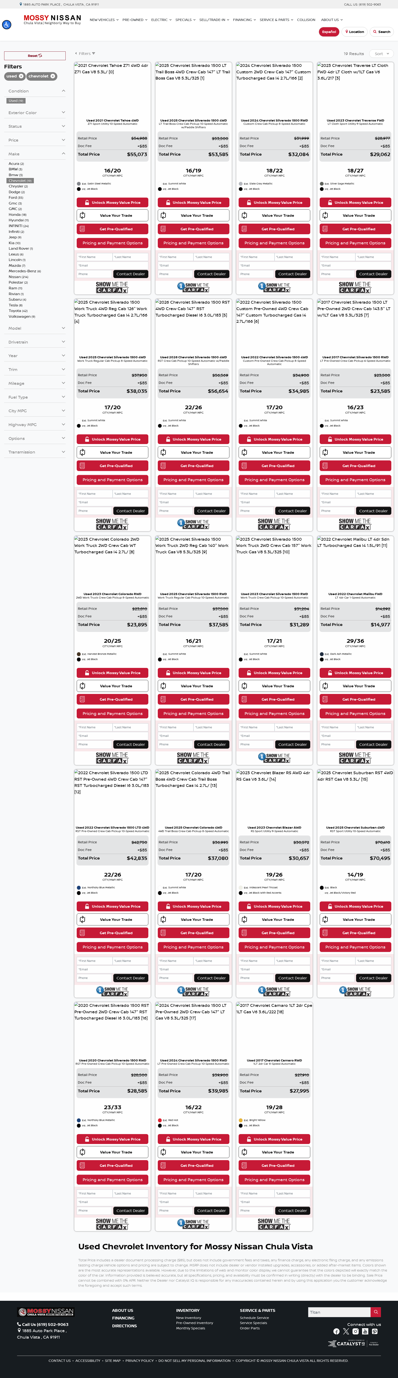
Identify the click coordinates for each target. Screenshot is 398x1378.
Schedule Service (254, 1317)
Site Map (113, 1360)
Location (356, 31)
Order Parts (250, 1328)
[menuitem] (36, 101)
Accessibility (88, 1360)
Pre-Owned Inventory (194, 1322)
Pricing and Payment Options (113, 243)
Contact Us (60, 1360)
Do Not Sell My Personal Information (194, 1360)
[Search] (376, 1312)
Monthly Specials (190, 1328)
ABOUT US (122, 1310)
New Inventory (188, 1317)
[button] (6, 24)
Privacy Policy (140, 1360)
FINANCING (123, 1318)
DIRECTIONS (124, 1326)
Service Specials (253, 1322)
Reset (33, 55)
